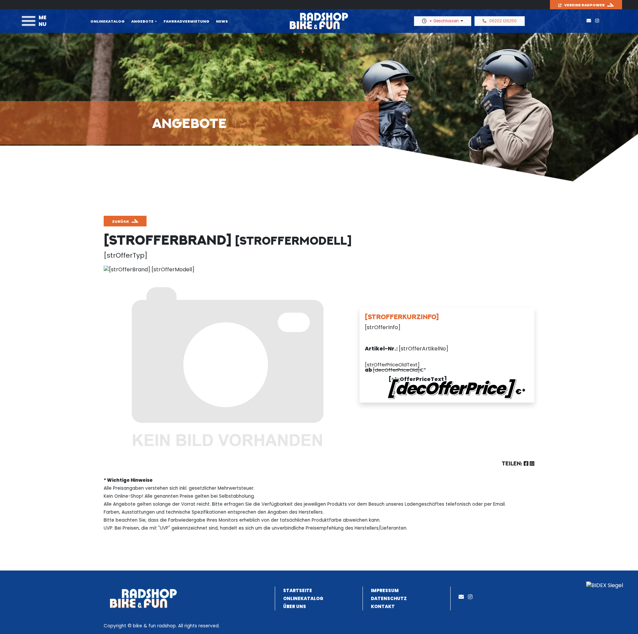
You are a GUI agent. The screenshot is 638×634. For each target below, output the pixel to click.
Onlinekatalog (107, 21)
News (222, 21)
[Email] (463, 597)
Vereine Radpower (584, 5)
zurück (120, 221)
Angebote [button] (142, 21)
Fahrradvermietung (186, 21)
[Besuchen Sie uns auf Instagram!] (598, 21)
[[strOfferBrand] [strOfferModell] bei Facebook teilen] (526, 463)
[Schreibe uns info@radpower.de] (590, 21)
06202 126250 (503, 21)
